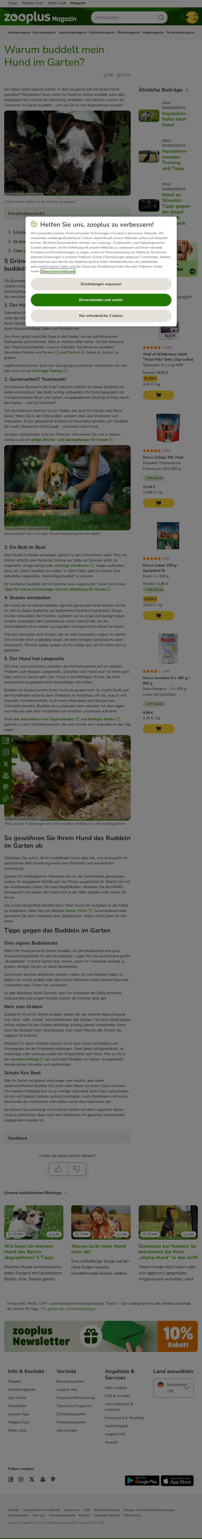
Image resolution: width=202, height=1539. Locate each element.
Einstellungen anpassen (101, 284)
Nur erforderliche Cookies (101, 315)
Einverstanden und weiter (101, 299)
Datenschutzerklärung (58, 271)
